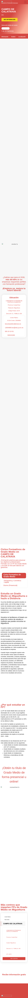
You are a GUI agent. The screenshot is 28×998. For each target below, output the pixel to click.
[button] (25, 2)
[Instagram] (25, 991)
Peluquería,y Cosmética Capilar (12, 581)
